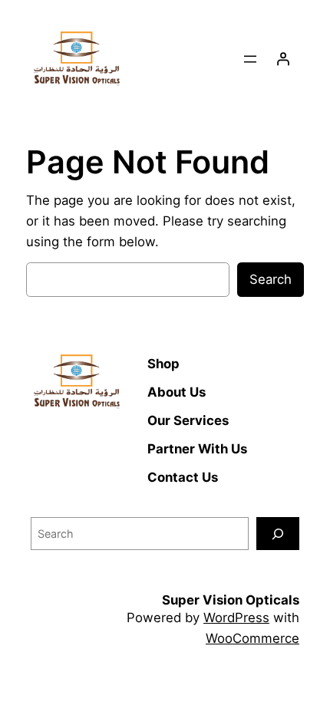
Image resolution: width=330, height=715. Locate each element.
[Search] (277, 533)
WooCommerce (252, 638)
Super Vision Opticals (230, 600)
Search (270, 279)
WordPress (236, 617)
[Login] (283, 59)
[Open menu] (250, 59)
